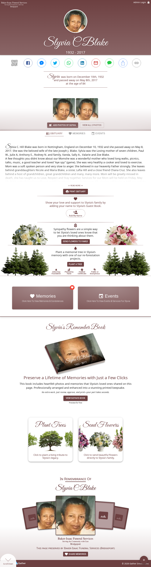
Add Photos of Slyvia (64, 125)
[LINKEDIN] (82, 63)
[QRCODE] (14, 63)
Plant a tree (75, 264)
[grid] (75, 443)
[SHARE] (123, 63)
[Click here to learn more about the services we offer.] (75, 541)
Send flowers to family (75, 241)
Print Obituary (77, 191)
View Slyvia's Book (75, 398)
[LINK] (136, 63)
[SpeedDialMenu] (144, 560)
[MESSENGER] (41, 63)
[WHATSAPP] (68, 63)
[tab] (54, 133)
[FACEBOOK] (28, 63)
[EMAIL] (95, 63)
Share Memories (77, 554)
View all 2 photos (91, 125)
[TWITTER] (55, 63)
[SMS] (109, 63)
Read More (75, 186)
